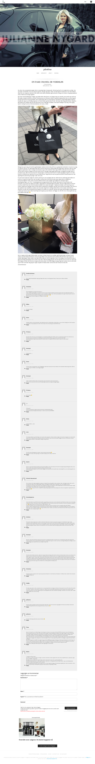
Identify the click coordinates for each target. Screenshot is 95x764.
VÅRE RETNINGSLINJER (33, 754)
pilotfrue (47, 69)
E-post (31, 696)
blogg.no (88, 757)
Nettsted (22, 702)
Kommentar (24, 677)
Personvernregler (68, 711)
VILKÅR (49, 754)
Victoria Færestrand (31, 478)
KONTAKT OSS (55, 754)
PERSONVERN (43, 754)
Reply (27, 279)
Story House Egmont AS (52, 758)
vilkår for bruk (72, 711)
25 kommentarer (47, 84)
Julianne (28, 599)
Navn (22, 691)
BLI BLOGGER (63, 754)
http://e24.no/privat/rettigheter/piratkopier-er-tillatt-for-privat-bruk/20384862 (40, 410)
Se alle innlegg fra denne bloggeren (47, 745)
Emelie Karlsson (30, 273)
